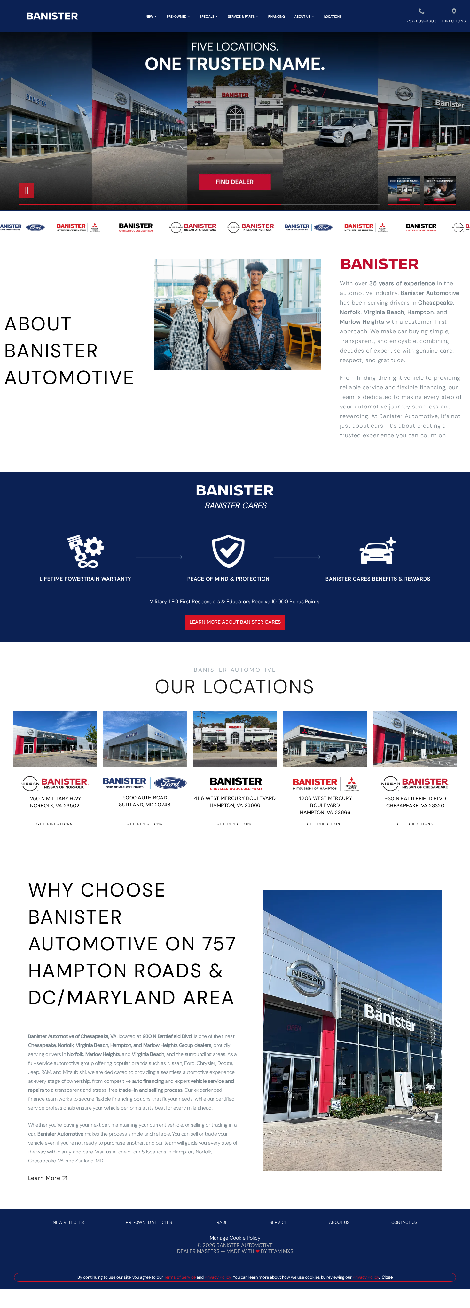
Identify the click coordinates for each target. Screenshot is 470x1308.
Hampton (420, 312)
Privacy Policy (217, 1277)
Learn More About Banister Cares (235, 622)
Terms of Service (180, 1277)
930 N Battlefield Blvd (167, 1036)
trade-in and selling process (150, 1090)
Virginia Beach (384, 312)
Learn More (44, 1178)
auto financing (148, 1081)
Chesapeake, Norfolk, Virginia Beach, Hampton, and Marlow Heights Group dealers (119, 1045)
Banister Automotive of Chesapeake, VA (72, 1036)
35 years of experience (402, 283)
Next (439, 190)
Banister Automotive (430, 293)
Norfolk (350, 312)
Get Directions (54, 824)
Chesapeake (435, 302)
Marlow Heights (362, 322)
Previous (406, 190)
